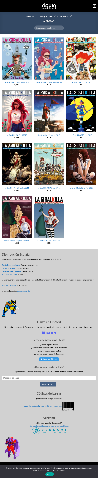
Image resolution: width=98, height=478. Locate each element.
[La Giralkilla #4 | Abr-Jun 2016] (49, 164)
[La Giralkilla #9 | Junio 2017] (81, 58)
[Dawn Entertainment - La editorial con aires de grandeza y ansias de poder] (49, 6)
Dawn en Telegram (50, 359)
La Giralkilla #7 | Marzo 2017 (49, 135)
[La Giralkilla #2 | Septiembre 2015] (17, 217)
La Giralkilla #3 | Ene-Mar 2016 (81, 188)
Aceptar (50, 474)
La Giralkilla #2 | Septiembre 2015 (16, 241)
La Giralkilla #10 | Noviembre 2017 (49, 82)
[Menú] (3, 6)
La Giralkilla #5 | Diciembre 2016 (17, 188)
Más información (9, 285)
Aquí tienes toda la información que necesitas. (43, 406)
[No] (95, 472)
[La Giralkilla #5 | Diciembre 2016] (17, 164)
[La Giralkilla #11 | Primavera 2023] (17, 58)
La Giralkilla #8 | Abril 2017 (17, 135)
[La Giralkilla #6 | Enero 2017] (81, 111)
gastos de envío (23, 291)
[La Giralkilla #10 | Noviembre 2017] (49, 58)
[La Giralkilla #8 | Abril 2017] (17, 111)
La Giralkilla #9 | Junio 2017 (81, 82)
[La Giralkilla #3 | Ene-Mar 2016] (81, 164)
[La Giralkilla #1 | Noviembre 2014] (49, 217)
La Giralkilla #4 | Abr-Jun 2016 (49, 188)
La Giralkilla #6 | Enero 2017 (81, 135)
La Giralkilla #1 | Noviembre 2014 (49, 241)
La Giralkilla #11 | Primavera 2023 (16, 82)
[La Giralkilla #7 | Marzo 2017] (49, 111)
